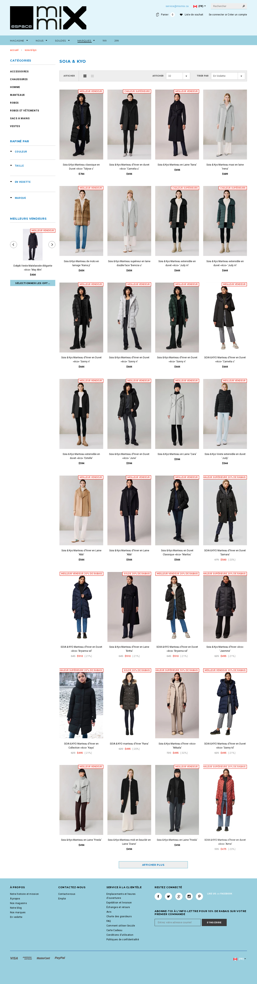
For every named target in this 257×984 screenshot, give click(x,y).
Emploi (62, 898)
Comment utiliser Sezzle (120, 925)
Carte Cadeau (114, 930)
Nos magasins (18, 903)
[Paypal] (60, 958)
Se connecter (216, 14)
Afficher (69, 76)
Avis (108, 911)
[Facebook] (158, 896)
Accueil (14, 50)
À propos (15, 898)
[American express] (27, 958)
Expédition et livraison (119, 902)
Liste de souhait (194, 14)
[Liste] (92, 76)
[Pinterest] (199, 896)
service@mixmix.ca (177, 6)
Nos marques (18, 912)
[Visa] (14, 958)
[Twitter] (168, 896)
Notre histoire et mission (24, 894)
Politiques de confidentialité (122, 939)
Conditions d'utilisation (119, 934)
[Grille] (85, 76)
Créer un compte (237, 14)
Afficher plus (153, 864)
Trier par (203, 76)
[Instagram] (189, 896)
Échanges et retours (118, 907)
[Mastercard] (44, 958)
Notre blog (16, 907)
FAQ (108, 921)
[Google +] (179, 896)
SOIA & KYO (30, 50)
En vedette (16, 917)
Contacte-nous (66, 894)
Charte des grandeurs (119, 916)
